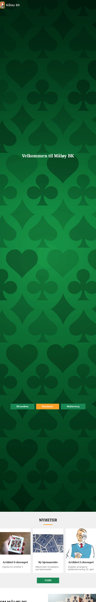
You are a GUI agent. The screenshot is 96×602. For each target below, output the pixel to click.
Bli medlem (22, 406)
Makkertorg (73, 406)
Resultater (47, 406)
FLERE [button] (48, 580)
